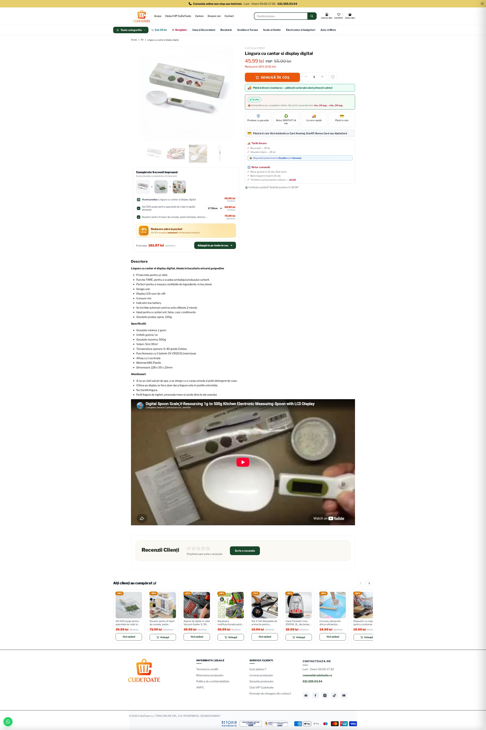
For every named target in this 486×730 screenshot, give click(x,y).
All (142, 40)
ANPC (200, 687)
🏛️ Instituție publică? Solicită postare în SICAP (271, 187)
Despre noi (214, 15)
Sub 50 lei (161, 29)
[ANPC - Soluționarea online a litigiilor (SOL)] (251, 724)
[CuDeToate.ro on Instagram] (325, 695)
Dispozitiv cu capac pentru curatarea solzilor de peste (364, 623)
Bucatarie (226, 29)
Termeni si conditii (207, 669)
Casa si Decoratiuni (203, 29)
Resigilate (181, 29)
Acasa (157, 15)
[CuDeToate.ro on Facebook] (315, 695)
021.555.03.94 (312, 681)
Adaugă (164, 637)
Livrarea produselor (261, 675)
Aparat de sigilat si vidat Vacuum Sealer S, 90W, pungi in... (197, 623)
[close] (482, 4)
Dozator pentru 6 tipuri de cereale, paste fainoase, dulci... (162, 623)
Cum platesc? (257, 669)
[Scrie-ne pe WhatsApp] (8, 721)
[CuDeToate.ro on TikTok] (334, 695)
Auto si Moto (328, 29)
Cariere (199, 15)
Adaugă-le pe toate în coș (213, 245)
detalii (292, 179)
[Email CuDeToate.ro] (306, 695)
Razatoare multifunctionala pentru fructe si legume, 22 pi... (230, 623)
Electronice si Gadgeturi (300, 29)
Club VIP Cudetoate (261, 687)
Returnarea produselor (209, 675)
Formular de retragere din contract (270, 693)
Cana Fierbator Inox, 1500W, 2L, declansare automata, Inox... (298, 623)
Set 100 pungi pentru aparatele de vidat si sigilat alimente (127, 623)
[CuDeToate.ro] (141, 16)
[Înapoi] (360, 583)
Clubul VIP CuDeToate (178, 15)
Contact (229, 15)
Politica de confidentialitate (212, 681)
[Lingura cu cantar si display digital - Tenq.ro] (186, 93)
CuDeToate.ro (145, 715)
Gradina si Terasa (247, 29)
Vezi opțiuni (129, 636)
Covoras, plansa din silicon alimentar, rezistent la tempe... (330, 623)
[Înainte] (369, 583)
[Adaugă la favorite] (332, 77)
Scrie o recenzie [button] (245, 550)
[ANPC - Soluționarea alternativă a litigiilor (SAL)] (276, 724)
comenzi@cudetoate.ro (317, 675)
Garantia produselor (261, 681)
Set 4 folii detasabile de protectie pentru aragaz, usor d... (264, 623)
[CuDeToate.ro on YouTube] (344, 695)
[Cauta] (311, 16)
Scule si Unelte (272, 29)
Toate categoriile (131, 30)
